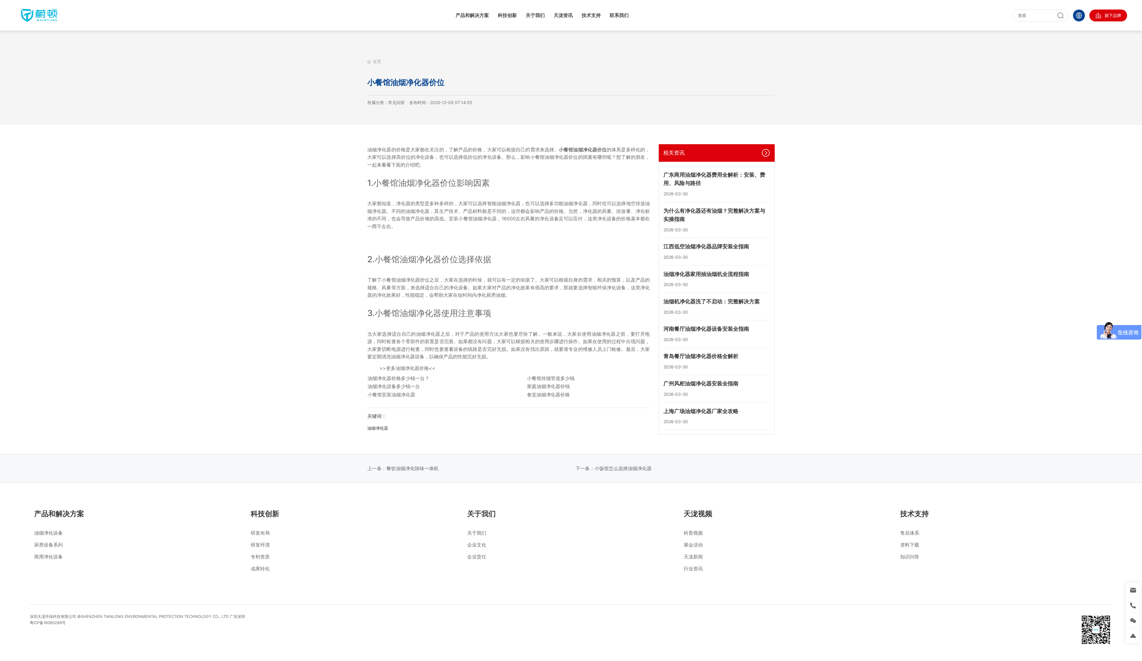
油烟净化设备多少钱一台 (394, 386)
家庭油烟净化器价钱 (548, 386)
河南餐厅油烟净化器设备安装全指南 (706, 329)
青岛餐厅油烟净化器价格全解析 (700, 356)
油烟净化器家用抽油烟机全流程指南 (706, 274)
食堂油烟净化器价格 (548, 395)
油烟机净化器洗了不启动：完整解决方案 (711, 301)
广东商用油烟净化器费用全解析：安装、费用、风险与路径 (714, 179)
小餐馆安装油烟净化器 (391, 395)
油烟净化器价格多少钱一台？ (398, 378)
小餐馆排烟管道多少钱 (551, 378)
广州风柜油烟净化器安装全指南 (700, 383)
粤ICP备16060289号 (48, 622)
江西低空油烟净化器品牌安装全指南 (706, 246)
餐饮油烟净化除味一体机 (412, 468)
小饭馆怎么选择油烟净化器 (623, 468)
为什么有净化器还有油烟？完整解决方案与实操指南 (714, 215)
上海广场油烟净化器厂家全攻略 (700, 411)
